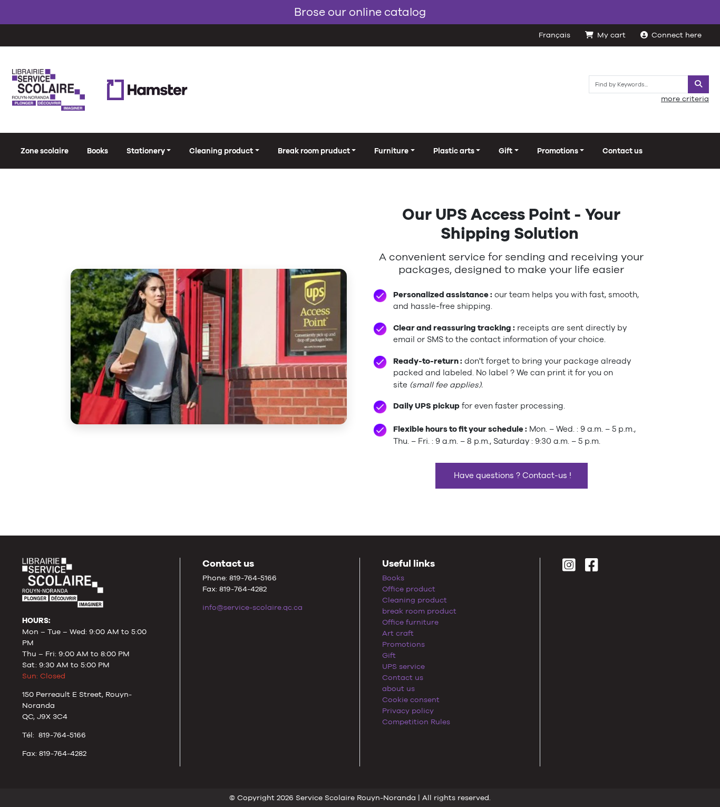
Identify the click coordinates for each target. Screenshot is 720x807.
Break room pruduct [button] (314, 151)
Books (97, 151)
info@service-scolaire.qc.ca (252, 607)
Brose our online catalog (360, 11)
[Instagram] (569, 567)
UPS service (403, 666)
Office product (408, 589)
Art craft (398, 633)
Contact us (622, 151)
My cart (611, 35)
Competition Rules (416, 721)
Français (554, 35)
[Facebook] (591, 567)
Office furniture (410, 622)
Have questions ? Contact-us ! (511, 475)
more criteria (685, 98)
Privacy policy (408, 710)
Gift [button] (505, 151)
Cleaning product (414, 600)
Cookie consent (411, 699)
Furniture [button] (391, 151)
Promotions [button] (557, 151)
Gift (389, 655)
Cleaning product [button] (221, 151)
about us (398, 688)
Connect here (676, 35)
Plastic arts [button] (453, 151)
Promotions (403, 644)
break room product (419, 611)
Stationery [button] (146, 151)
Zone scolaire (45, 151)
